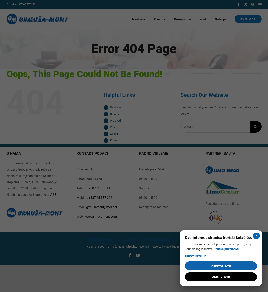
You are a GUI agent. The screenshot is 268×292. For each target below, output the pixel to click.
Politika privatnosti (226, 249)
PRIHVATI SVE (221, 265)
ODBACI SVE (221, 276)
